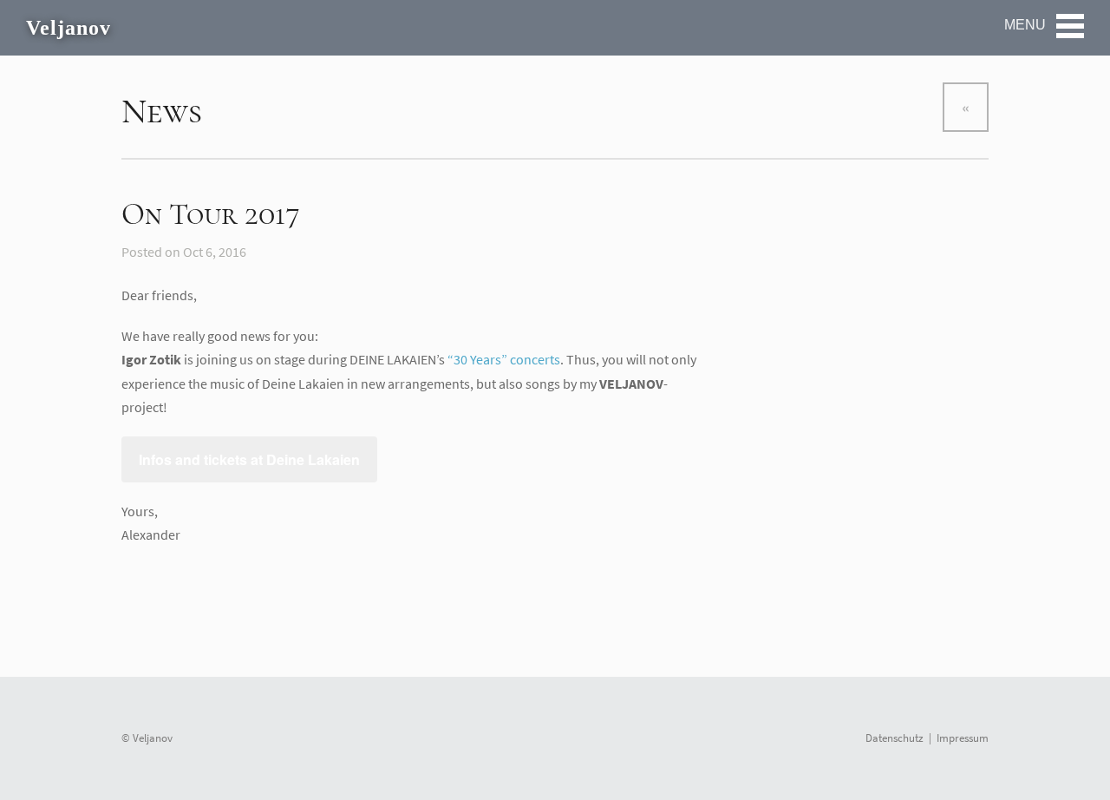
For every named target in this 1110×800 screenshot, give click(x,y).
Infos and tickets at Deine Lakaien (249, 459)
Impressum (963, 737)
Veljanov (68, 27)
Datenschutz (894, 737)
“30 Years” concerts (503, 359)
